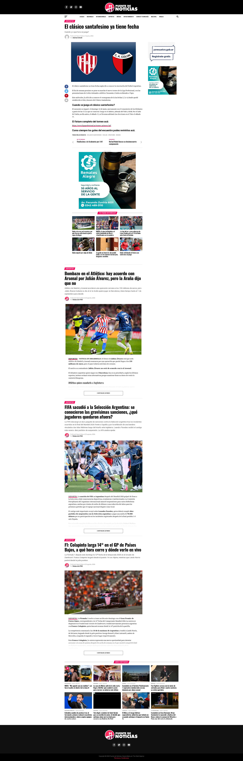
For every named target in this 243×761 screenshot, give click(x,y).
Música (119, 17)
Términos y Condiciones (121, 758)
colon (105, 135)
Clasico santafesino (95, 135)
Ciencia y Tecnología (142, 17)
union (118, 135)
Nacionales (90, 17)
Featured (112, 135)
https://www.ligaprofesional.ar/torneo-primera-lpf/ (91, 125)
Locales (82, 17)
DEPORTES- (72, 496)
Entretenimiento (129, 17)
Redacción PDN (78, 299)
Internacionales (101, 17)
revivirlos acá (127, 130)
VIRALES (161, 17)
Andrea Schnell (77, 37)
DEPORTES (72, 359)
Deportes (111, 17)
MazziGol (154, 17)
